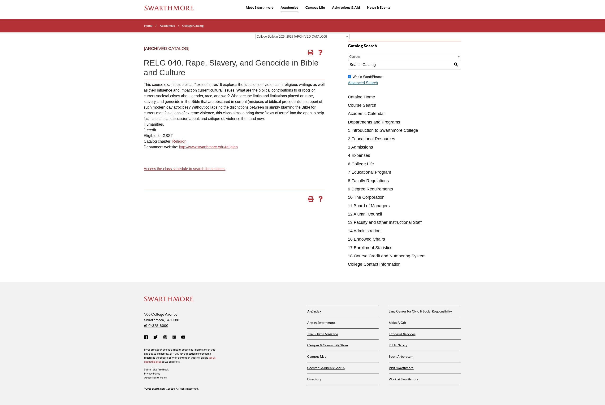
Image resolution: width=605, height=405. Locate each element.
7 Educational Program (369, 172)
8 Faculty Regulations (368, 180)
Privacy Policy (152, 373)
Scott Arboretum (401, 356)
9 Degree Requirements (370, 189)
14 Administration (364, 231)
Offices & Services (402, 334)
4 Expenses (359, 155)
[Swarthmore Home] (169, 299)
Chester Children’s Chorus (326, 368)
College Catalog (193, 26)
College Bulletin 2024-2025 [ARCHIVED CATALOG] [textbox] (292, 36)
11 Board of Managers (369, 205)
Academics (167, 26)
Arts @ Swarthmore (321, 323)
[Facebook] (147, 337)
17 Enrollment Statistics (370, 247)
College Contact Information (374, 264)
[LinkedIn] (174, 337)
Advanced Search (363, 83)
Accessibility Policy (155, 377)
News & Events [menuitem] (378, 7)
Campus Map (317, 356)
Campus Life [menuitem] (315, 7)
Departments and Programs (374, 122)
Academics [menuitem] (289, 7)
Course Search (362, 105)
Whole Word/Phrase (368, 77)
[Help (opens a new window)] (320, 52)
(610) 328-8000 (156, 325)
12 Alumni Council (365, 214)
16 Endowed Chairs (366, 239)
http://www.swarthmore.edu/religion (208, 147)
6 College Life (361, 164)
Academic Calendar (366, 113)
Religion (179, 141)
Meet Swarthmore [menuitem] (259, 7)
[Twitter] (155, 337)
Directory (314, 379)
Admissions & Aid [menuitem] (346, 7)
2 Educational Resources (371, 138)
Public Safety (398, 345)
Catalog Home (361, 97)
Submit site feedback (156, 369)
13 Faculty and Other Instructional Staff (385, 222)
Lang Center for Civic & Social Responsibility (420, 311)
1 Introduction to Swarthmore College (383, 130)
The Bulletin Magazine (322, 334)
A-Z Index (314, 311)
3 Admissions (360, 147)
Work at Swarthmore (404, 379)
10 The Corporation (366, 197)
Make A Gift (397, 323)
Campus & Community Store (327, 345)
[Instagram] (165, 337)
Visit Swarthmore (401, 368)
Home (148, 26)
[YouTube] (183, 337)
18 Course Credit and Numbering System (387, 256)
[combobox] (302, 36)
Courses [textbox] (355, 56)
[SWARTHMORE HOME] (169, 8)
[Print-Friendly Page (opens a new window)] (310, 52)
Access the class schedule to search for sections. (184, 169)
